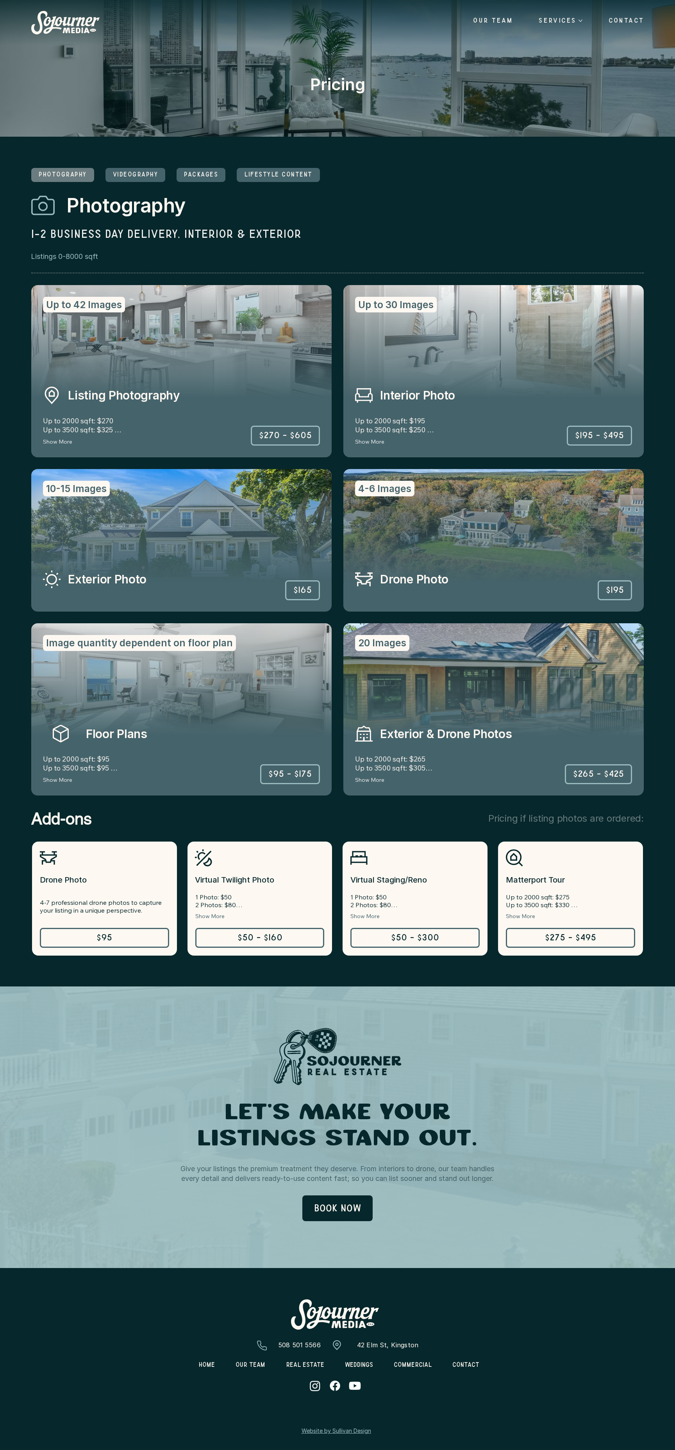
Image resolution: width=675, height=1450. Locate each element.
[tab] (62, 175)
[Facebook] (335, 1386)
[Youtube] (355, 1386)
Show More (57, 441)
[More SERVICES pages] (580, 21)
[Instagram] (315, 1386)
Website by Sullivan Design (336, 1430)
